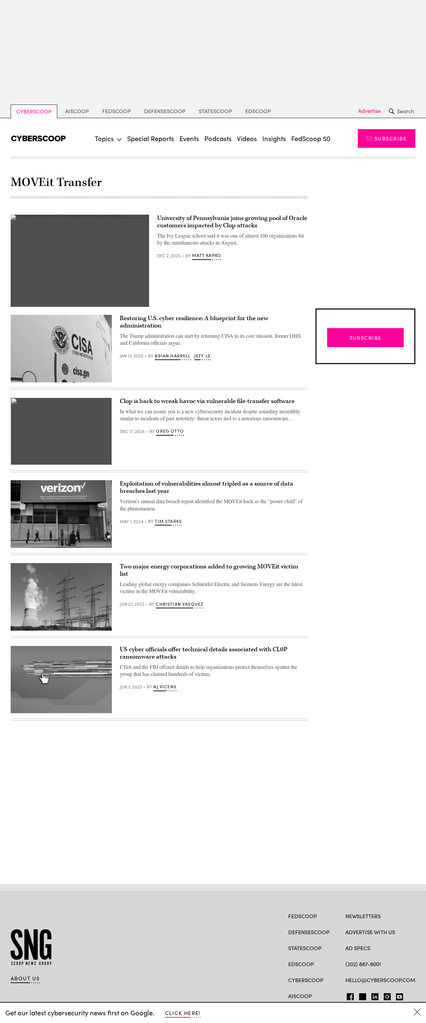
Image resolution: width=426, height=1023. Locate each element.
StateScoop (215, 110)
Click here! (183, 1012)
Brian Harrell (172, 356)
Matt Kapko (206, 255)
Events (189, 138)
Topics (104, 138)
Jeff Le (202, 356)
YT (398, 995)
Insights (274, 138)
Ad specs (357, 947)
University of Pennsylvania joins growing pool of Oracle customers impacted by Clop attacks (232, 222)
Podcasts (218, 138)
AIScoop (77, 110)
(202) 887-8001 (363, 963)
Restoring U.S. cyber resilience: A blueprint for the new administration (194, 322)
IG (385, 995)
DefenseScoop (164, 110)
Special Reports (150, 138)
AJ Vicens (164, 687)
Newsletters (363, 916)
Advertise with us (370, 931)
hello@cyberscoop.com (380, 979)
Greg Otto (170, 431)
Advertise (369, 110)
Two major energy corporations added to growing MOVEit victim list (209, 570)
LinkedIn (375, 995)
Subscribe (390, 138)
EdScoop (258, 110)
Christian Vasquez (179, 604)
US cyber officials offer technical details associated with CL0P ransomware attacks (203, 653)
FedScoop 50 (310, 138)
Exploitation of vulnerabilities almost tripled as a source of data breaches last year (206, 487)
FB (348, 995)
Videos (247, 138)
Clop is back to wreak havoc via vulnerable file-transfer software (207, 401)
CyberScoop (34, 111)
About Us (25, 978)
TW (361, 995)
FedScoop (116, 110)
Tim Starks (168, 521)
